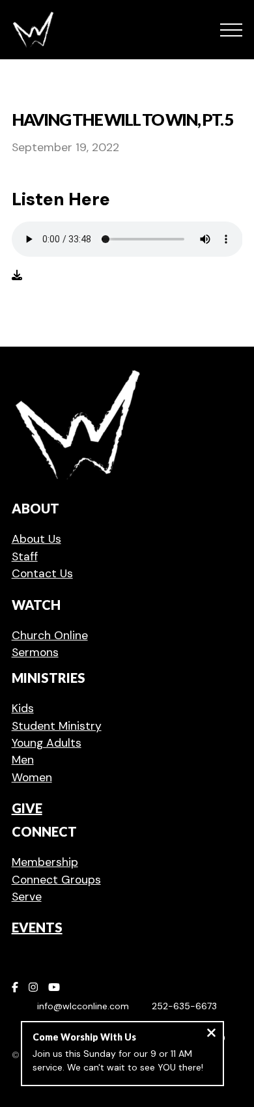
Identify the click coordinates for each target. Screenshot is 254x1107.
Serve (27, 896)
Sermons (35, 652)
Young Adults (46, 743)
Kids (23, 708)
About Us (36, 539)
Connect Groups (56, 879)
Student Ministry (57, 726)
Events (37, 927)
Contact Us (42, 573)
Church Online (50, 635)
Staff (25, 556)
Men (23, 760)
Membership (45, 862)
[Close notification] (211, 1034)
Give (27, 808)
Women (32, 777)
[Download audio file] (17, 275)
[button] (231, 30)
